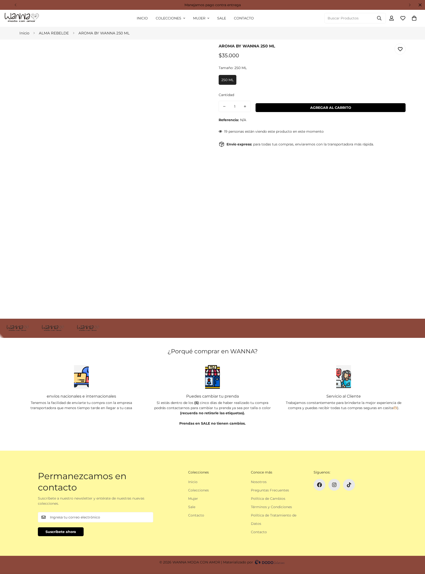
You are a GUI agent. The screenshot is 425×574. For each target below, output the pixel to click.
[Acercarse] (195, 53)
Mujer (199, 18)
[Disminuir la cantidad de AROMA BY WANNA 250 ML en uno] (224, 106)
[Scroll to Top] (415, 547)
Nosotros (259, 482)
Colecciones (168, 18)
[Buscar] (379, 18)
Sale (221, 18)
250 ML (227, 80)
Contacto (244, 18)
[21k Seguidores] (319, 485)
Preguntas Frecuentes (270, 490)
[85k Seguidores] (334, 485)
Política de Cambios (268, 498)
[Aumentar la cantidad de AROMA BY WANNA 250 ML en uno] (245, 106)
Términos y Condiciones (271, 507)
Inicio (142, 18)
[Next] (409, 5)
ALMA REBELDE (54, 33)
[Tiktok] (349, 485)
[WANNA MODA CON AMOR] (21, 18)
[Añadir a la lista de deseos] (400, 49)
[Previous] (15, 5)
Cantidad (226, 95)
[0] (414, 18)
